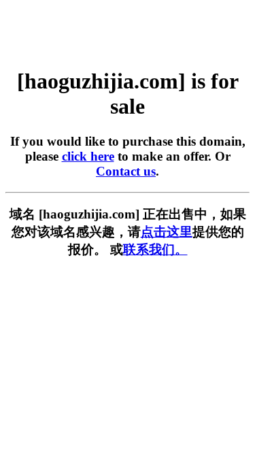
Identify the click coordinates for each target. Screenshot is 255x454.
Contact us (126, 171)
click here (88, 156)
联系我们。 (155, 249)
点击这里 (166, 232)
